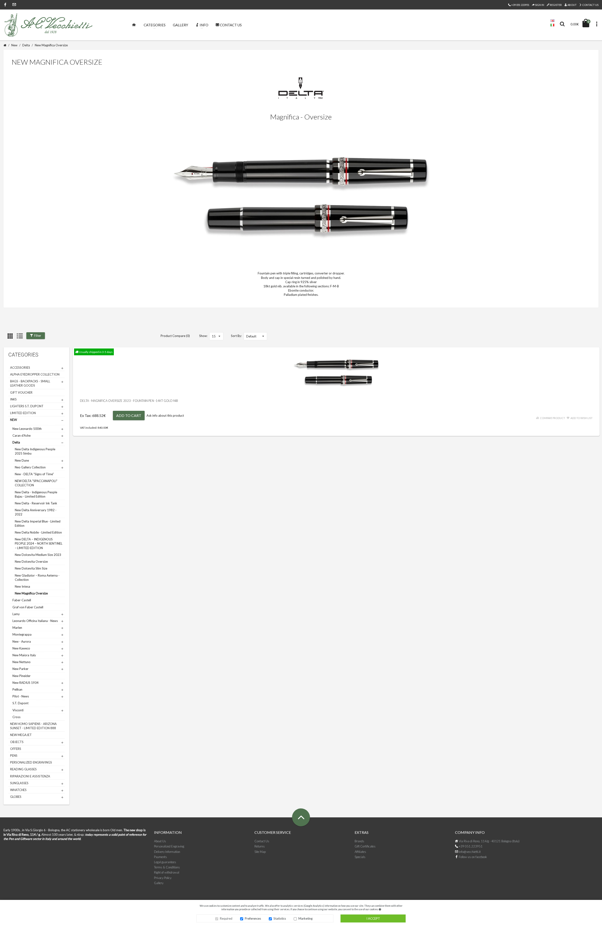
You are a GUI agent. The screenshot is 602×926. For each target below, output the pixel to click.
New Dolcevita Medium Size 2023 (38, 555)
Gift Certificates (365, 846)
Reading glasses (23, 769)
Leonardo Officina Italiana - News (35, 621)
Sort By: (236, 336)
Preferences (253, 918)
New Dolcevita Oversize (31, 561)
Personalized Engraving (169, 846)
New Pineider (21, 676)
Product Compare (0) (175, 336)
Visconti (18, 710)
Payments (160, 857)
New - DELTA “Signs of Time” (34, 474)
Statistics (279, 918)
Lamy (16, 614)
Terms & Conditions (167, 867)
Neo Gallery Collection (30, 467)
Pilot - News (20, 696)
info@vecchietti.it (469, 852)
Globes (15, 797)
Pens (13, 755)
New (14, 45)
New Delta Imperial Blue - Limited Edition (37, 523)
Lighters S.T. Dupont (27, 406)
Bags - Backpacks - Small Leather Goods (30, 383)
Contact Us (590, 4)
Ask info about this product (165, 415)
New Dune (22, 460)
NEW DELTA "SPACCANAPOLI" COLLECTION (36, 483)
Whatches (18, 790)
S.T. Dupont (20, 703)
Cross (16, 717)
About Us (160, 841)
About (572, 4)
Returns (259, 846)
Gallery (158, 883)
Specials (360, 857)
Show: (203, 336)
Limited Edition (23, 413)
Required (226, 918)
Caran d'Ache (21, 435)
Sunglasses (19, 783)
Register (555, 4)
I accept (373, 918)
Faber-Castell (21, 600)
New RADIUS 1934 (25, 683)
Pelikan (17, 689)
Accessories (20, 367)
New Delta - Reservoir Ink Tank (36, 503)
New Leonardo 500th (27, 429)
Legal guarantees (165, 862)
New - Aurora (21, 641)
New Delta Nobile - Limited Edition (38, 532)
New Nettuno (21, 662)
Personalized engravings (31, 762)
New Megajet (21, 735)
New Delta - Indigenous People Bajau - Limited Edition (36, 494)
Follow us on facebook (472, 857)
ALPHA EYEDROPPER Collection (34, 374)
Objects (17, 742)
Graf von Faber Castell (27, 607)
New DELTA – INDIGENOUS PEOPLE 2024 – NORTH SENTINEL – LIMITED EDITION (38, 543)
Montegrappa (22, 634)
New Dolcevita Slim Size (31, 568)
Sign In (539, 4)
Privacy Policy (162, 878)
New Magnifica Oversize (51, 45)
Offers (15, 749)
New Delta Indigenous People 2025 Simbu (35, 451)
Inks (13, 399)
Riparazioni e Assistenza (30, 776)
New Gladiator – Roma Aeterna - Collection (37, 578)
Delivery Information (167, 852)
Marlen (17, 627)
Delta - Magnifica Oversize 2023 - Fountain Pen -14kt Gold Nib (129, 401)
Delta (26, 45)
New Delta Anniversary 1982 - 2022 (35, 512)
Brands (359, 841)
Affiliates (360, 852)
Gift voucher (21, 392)
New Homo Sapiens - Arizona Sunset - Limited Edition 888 (33, 726)
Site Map (260, 852)
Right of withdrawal (166, 872)
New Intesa (22, 586)
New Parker (20, 669)
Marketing (305, 918)
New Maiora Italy (24, 655)
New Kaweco (21, 648)
